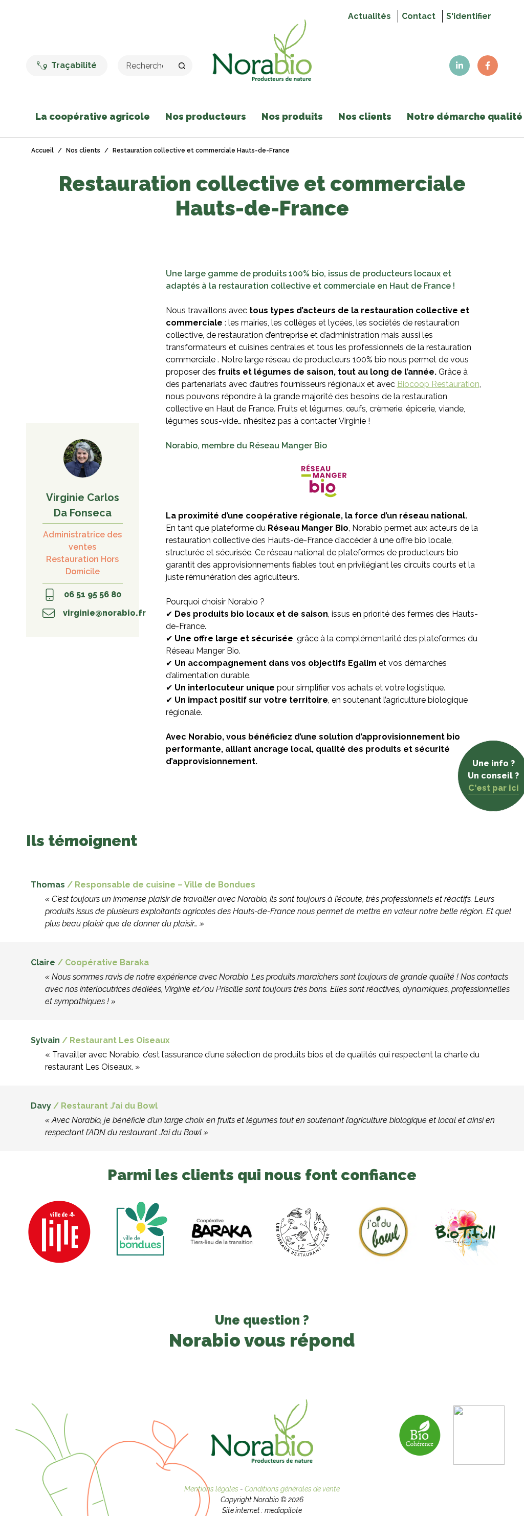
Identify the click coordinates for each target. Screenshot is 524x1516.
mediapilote (283, 1510)
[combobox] (145, 65)
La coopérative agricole (92, 116)
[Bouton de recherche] (182, 65)
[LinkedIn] (459, 65)
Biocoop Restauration (438, 384)
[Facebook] (487, 65)
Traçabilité (74, 65)
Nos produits (292, 116)
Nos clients (364, 116)
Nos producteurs (205, 116)
